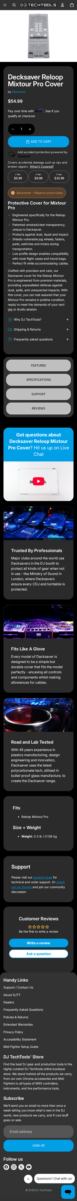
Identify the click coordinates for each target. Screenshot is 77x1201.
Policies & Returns (15, 1017)
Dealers (8, 1002)
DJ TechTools (43, 1190)
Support (38, 394)
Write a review (38, 943)
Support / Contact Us (18, 987)
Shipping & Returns (27, 329)
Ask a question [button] (38, 954)
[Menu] (5, 5)
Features (38, 365)
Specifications (38, 379)
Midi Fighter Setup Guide (20, 1046)
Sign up (39, 1145)
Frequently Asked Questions (23, 1009)
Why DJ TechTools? (27, 319)
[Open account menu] (62, 5)
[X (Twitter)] (21, 1167)
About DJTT (12, 995)
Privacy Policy (13, 1032)
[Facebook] (6, 1167)
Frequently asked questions (33, 339)
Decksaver (18, 91)
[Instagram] (14, 1167)
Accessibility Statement (19, 1039)
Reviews (38, 408)
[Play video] (38, 481)
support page (42, 877)
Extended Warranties (18, 1024)
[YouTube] (29, 1167)
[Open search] (14, 5)
